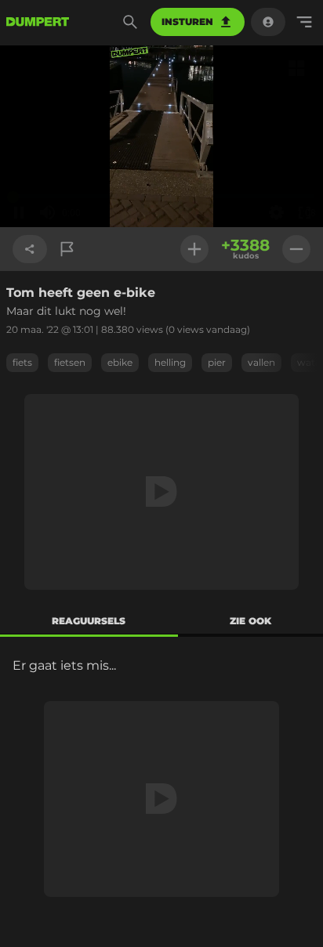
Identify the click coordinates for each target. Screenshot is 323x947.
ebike (119, 362)
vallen (261, 362)
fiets (22, 362)
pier (217, 362)
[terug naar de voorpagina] (37, 22)
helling (170, 362)
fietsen (69, 362)
